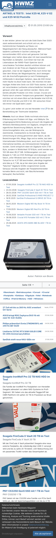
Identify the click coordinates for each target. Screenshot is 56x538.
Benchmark (9, 292)
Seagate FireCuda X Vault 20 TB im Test (35, 190)
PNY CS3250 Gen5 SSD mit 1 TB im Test (35, 193)
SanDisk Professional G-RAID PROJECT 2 (35, 195)
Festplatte (8, 295)
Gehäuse (19, 295)
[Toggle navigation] (50, 4)
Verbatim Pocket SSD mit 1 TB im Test (33, 215)
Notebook (47, 295)
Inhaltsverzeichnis (13, 26)
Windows (38, 299)
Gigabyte (29, 295)
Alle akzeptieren (43, 533)
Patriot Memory (18, 299)
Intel (43, 109)
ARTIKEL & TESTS (13, 13)
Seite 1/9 (27, 285)
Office (6, 299)
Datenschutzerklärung (39, 525)
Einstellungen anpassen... (13, 533)
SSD (29, 299)
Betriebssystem (23, 292)
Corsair (36, 292)
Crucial (45, 292)
